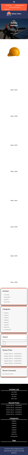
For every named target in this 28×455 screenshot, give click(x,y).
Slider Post (6, 327)
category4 (6, 320)
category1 (6, 312)
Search (5, 337)
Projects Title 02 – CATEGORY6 (13, 358)
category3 (6, 317)
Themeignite (15, 450)
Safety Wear (7, 450)
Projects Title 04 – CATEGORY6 (13, 353)
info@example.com (19, 5)
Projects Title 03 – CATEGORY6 (13, 356)
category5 (6, 322)
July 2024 (6, 299)
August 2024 (7, 297)
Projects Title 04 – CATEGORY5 (13, 363)
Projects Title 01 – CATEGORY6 (13, 361)
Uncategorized (7, 329)
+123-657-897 (8, 5)
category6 (6, 324)
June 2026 (6, 294)
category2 (6, 315)
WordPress (14, 452)
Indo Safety (13, 29)
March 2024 (7, 302)
